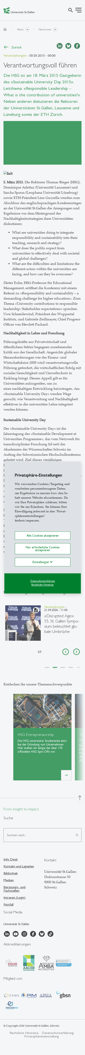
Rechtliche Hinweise (42, 584)
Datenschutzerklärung (43, 581)
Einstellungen (41, 562)
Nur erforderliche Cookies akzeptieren (43, 549)
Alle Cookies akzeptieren (43, 535)
